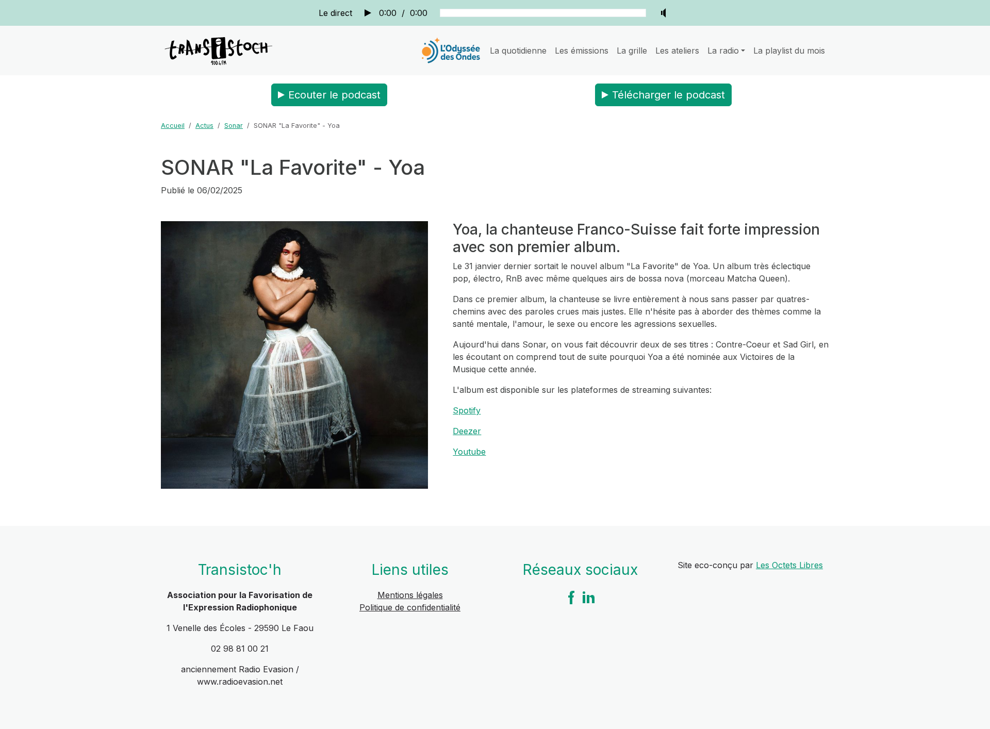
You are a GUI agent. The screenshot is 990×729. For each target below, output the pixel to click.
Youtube (469, 451)
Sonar (233, 125)
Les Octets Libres (789, 565)
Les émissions (581, 50)
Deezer (467, 431)
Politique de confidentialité (409, 607)
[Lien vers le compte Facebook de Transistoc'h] (571, 596)
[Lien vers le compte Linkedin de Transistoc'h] (589, 596)
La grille (632, 50)
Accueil (173, 125)
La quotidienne (518, 50)
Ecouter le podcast (334, 95)
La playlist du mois (789, 50)
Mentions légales (410, 595)
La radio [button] (723, 50)
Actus (204, 125)
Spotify (467, 410)
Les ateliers (677, 50)
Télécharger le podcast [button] (668, 95)
